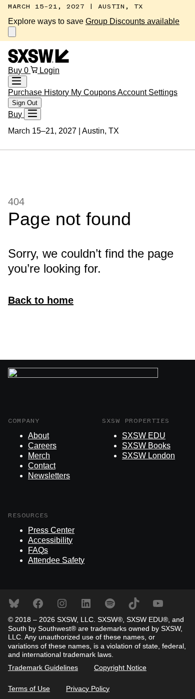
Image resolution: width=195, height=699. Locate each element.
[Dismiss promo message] (12, 32)
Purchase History (39, 92)
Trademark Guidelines (43, 667)
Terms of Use (29, 688)
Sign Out (25, 103)
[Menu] (32, 114)
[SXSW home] (38, 60)
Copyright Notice (120, 667)
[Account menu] (17, 82)
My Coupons (94, 92)
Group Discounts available (133, 21)
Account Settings (148, 92)
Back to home (41, 300)
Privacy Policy (88, 688)
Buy (16, 70)
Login (50, 70)
